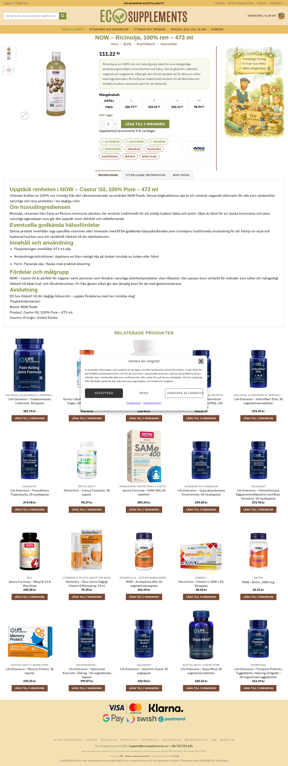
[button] (201, 361)
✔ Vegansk (157, 141)
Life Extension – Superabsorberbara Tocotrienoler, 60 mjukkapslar (201, 492)
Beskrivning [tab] (108, 175)
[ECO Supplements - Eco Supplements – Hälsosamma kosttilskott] (144, 16)
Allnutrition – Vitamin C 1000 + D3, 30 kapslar (201, 584)
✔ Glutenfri (110, 141)
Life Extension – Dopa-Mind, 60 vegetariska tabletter (201, 671)
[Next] (86, 83)
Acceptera (104, 393)
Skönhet (130, 156)
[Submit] (62, 16)
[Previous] (25, 83)
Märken (220, 3)
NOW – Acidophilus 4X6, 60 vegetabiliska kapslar (144, 584)
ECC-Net (176, 756)
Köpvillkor (276, 3)
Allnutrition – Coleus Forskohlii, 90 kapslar (87, 492)
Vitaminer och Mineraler (109, 29)
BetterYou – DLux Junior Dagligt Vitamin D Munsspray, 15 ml (87, 584)
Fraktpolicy (129, 739)
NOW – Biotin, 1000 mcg (258, 582)
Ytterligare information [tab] (145, 175)
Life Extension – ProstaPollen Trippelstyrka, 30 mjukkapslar (29, 492)
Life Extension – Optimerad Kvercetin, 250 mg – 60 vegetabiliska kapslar (87, 673)
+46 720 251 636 (182, 746)
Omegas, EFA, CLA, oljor (188, 29)
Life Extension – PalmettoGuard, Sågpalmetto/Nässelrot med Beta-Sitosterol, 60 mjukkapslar (258, 494)
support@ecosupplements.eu (148, 746)
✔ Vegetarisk (111, 149)
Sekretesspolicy (152, 402)
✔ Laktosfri (134, 141)
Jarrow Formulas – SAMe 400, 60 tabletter (144, 492)
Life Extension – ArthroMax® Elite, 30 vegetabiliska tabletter (258, 401)
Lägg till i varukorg (145, 124)
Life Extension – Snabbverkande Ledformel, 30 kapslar (29, 401)
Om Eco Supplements (240, 3)
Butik (127, 44)
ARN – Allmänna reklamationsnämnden (135, 756)
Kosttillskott (73, 29)
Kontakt (262, 3)
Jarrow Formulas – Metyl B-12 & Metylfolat (29, 584)
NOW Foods (149, 156)
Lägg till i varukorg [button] (30, 418)
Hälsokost (134, 149)
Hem (114, 44)
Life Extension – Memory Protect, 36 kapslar (30, 671)
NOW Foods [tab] (181, 175)
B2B (214, 739)
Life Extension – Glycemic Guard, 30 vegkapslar (144, 671)
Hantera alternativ (185, 393)
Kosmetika (169, 44)
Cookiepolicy (134, 402)
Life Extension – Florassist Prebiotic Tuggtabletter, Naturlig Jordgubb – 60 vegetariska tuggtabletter (258, 673)
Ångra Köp (227, 739)
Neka (144, 393)
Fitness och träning (150, 29)
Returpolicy (150, 739)
